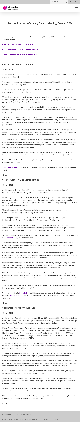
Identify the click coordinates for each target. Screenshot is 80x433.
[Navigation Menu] (76, 8)
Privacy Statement (44, 419)
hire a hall (23, 293)
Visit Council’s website (10, 167)
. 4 (19, 54)
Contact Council (7, 419)
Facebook (55, 419)
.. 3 (21, 49)
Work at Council (18, 419)
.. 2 (19, 44)
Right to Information (31, 419)
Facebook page (12, 238)
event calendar (15, 295)
